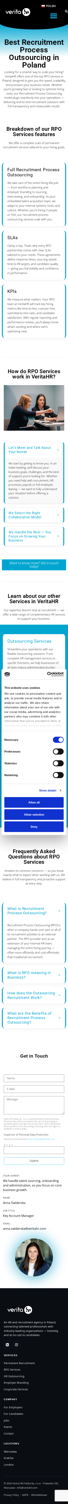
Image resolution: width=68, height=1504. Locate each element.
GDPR (25, 1495)
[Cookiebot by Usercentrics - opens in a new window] (48, 674)
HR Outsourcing (14, 1376)
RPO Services (12, 1369)
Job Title (9, 1211)
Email (7, 1224)
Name (6, 1198)
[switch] (58, 751)
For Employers (13, 1407)
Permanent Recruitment (19, 1363)
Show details (47, 790)
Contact (9, 1433)
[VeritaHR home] (19, 1309)
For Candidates (13, 1414)
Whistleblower (39, 1495)
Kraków (8, 1458)
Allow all (34, 802)
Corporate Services (16, 1389)
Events (8, 1427)
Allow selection (34, 814)
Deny (34, 826)
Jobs (6, 1420)
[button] (53, 15)
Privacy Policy (11, 1495)
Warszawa (10, 1451)
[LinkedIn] (7, 1344)
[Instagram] (16, 1344)
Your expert (11, 1176)
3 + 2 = (8, 1145)
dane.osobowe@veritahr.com (42, 1138)
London (9, 1464)
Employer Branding (16, 1382)
